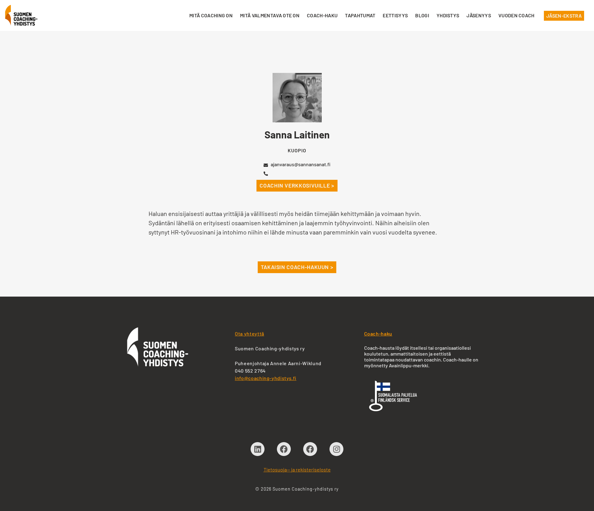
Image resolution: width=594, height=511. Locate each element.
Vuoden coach (516, 15)
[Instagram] (336, 449)
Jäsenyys (479, 15)
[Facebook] (284, 449)
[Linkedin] (258, 449)
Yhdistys (448, 15)
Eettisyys (395, 15)
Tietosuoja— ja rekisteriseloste (297, 469)
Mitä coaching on (211, 15)
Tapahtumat (360, 15)
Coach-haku (322, 15)
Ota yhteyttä (249, 333)
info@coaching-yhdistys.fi (265, 378)
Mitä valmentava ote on (269, 15)
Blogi (422, 15)
